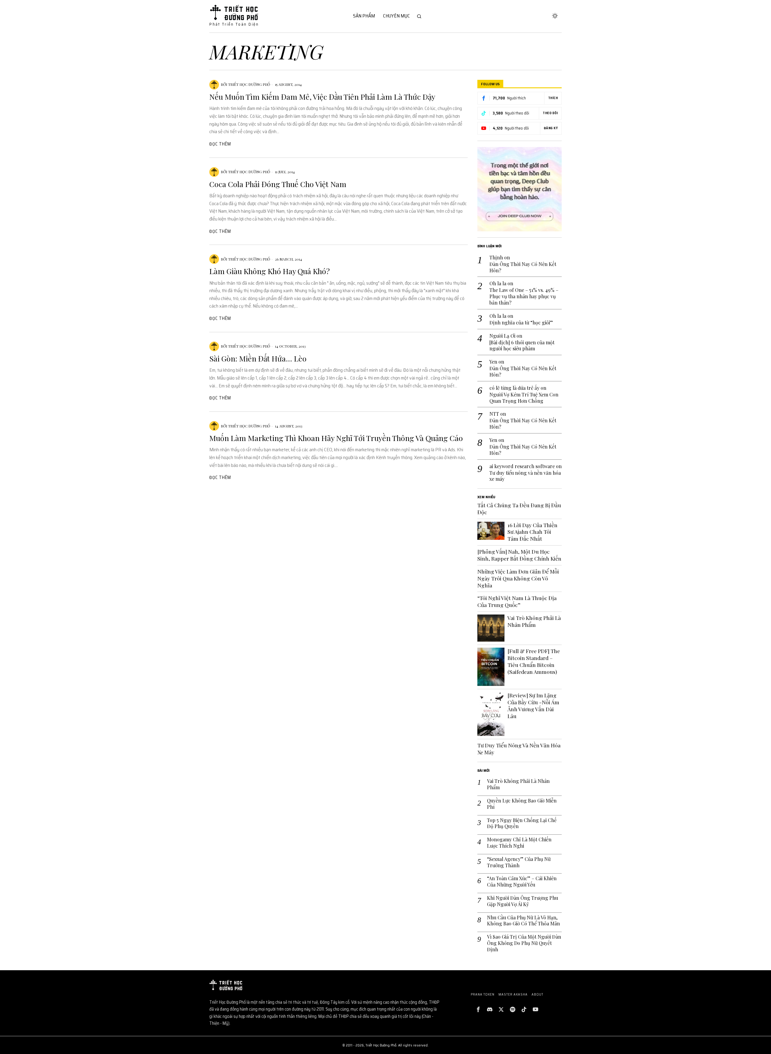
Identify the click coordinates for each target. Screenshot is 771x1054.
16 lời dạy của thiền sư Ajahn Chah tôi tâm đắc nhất (532, 532)
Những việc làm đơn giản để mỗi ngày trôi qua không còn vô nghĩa (518, 578)
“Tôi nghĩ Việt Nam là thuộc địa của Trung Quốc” (517, 601)
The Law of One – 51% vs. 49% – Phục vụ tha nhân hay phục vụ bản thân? (523, 296)
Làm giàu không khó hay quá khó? (269, 271)
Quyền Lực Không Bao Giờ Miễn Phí (522, 804)
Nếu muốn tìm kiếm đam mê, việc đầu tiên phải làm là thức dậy (322, 97)
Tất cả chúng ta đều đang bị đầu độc (519, 508)
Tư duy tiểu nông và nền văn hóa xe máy (525, 476)
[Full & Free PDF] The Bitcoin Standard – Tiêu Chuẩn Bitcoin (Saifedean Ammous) (533, 661)
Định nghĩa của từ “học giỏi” (521, 323)
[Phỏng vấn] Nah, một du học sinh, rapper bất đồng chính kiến (519, 555)
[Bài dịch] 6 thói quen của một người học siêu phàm (521, 345)
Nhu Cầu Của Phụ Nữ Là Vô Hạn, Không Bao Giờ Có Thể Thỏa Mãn (523, 921)
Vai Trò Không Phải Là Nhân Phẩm (534, 621)
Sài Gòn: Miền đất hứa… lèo (258, 358)
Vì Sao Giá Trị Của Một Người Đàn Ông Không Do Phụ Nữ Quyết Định (524, 943)
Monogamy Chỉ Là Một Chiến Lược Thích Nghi (519, 843)
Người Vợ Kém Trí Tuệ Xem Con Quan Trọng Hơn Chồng (523, 398)
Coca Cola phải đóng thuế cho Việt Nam (277, 184)
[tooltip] (478, 1009)
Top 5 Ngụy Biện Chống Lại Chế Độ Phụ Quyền (522, 823)
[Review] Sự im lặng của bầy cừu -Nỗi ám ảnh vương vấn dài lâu (533, 705)
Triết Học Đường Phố (249, 84)
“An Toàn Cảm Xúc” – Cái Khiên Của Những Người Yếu (522, 881)
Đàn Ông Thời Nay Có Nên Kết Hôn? (522, 267)
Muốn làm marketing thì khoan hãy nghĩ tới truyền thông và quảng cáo (336, 438)
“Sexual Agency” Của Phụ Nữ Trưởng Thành (519, 862)
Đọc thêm (220, 144)
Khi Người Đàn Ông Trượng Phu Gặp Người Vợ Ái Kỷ (522, 901)
